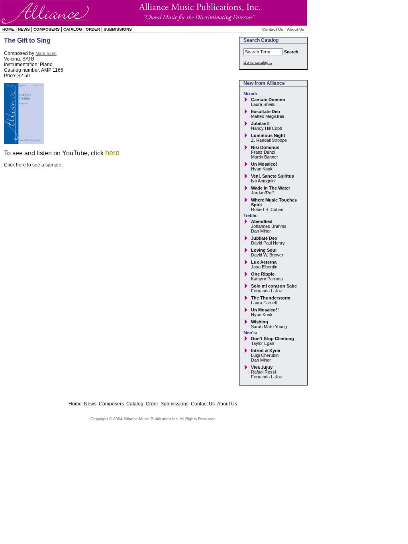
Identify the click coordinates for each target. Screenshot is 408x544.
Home (8, 29)
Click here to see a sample (32, 165)
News (24, 29)
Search (291, 51)
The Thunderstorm (270, 297)
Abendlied (262, 221)
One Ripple (263, 274)
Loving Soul (264, 250)
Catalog (72, 29)
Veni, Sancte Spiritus (272, 176)
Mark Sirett (46, 53)
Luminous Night (268, 135)
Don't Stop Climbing (272, 338)
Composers (46, 29)
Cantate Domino (268, 99)
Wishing (259, 321)
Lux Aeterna (264, 262)
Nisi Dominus (265, 147)
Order (93, 29)
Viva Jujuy (262, 367)
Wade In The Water (270, 188)
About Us (295, 29)
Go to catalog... (257, 62)
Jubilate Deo (264, 238)
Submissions (118, 29)
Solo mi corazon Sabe (274, 286)
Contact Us (272, 29)
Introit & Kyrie (265, 350)
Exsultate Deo (265, 111)
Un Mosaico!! (265, 309)
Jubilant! (260, 123)
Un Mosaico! (264, 164)
